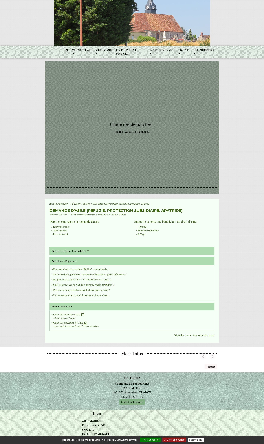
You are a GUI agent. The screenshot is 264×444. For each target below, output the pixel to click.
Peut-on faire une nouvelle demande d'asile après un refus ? (81, 289)
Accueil (118, 131)
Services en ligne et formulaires (69, 251)
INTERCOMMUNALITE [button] (162, 50)
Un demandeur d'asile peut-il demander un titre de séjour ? (81, 295)
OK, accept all (151, 440)
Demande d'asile (61, 226)
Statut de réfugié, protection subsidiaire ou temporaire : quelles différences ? (89, 274)
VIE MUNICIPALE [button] (82, 50)
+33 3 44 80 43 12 (132, 397)
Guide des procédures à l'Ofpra (70, 322)
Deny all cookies (175, 440)
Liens (97, 413)
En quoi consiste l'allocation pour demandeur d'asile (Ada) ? (82, 279)
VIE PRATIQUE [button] (103, 50)
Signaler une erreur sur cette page (194, 335)
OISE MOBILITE (92, 420)
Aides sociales (60, 230)
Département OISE (93, 425)
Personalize (195, 440)
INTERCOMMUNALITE (97, 434)
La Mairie (132, 378)
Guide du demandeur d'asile (68, 314)
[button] (66, 50)
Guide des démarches (137, 131)
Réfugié (142, 234)
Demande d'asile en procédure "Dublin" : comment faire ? (81, 269)
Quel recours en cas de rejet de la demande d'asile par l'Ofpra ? (83, 284)
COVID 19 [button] (183, 50)
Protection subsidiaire (148, 230)
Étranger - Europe (81, 203)
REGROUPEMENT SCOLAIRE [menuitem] (126, 51)
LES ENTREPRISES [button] (204, 50)
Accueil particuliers (59, 203)
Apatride (142, 226)
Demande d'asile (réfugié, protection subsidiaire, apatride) (122, 203)
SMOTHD (88, 429)
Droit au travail (60, 234)
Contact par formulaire (132, 401)
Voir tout (210, 366)
